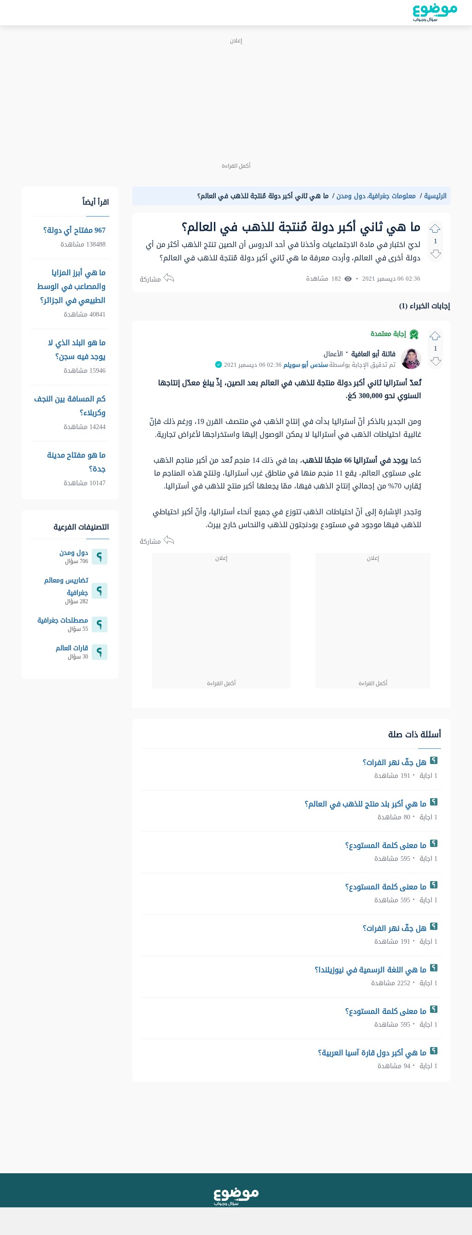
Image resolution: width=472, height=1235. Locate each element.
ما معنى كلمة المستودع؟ (386, 845)
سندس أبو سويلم (305, 365)
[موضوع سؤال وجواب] (435, 12)
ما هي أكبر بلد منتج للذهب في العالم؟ (366, 804)
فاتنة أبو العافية (372, 354)
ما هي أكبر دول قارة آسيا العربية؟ (373, 1053)
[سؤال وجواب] (236, 1196)
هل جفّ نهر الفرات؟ (395, 762)
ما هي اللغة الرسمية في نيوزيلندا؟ (371, 970)
